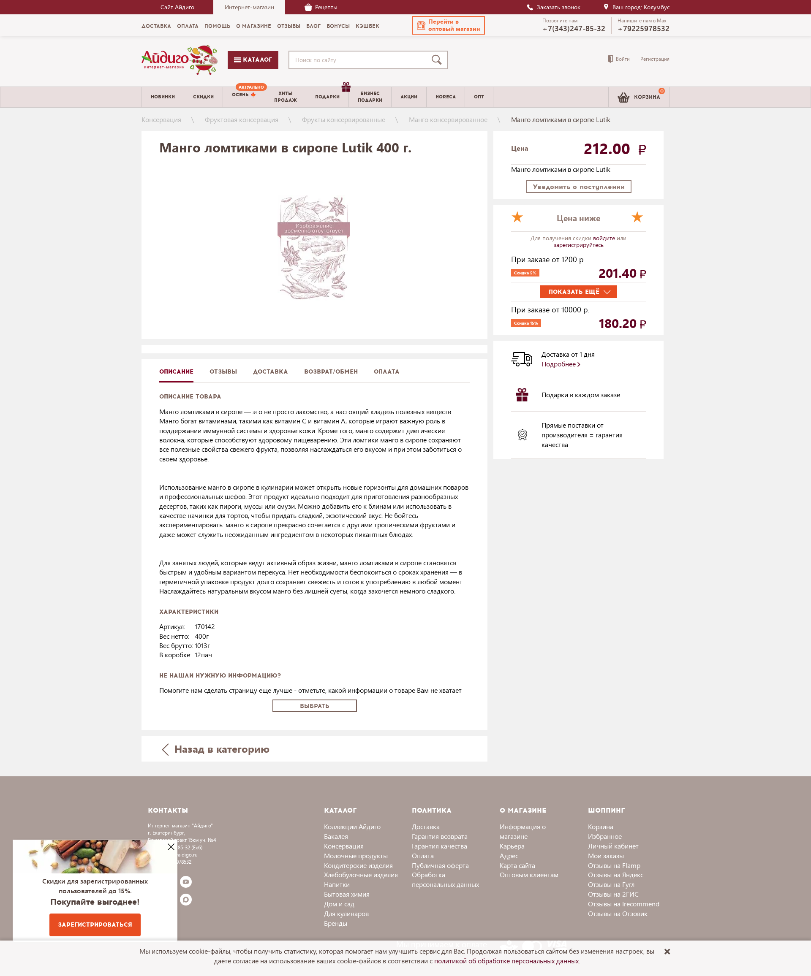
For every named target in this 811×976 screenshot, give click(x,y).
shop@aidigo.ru (180, 854)
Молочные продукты (356, 855)
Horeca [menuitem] (445, 96)
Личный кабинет (613, 845)
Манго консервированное (448, 119)
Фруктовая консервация (241, 119)
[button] (448, 25)
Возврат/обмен (331, 371)
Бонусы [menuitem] (338, 26)
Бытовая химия (347, 893)
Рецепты (326, 7)
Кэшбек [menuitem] (367, 26)
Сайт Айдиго (177, 7)
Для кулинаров (346, 913)
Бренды (335, 923)
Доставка (426, 826)
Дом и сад (339, 903)
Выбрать (314, 706)
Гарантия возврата (440, 836)
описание (176, 371)
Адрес (509, 855)
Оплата (387, 371)
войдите (605, 238)
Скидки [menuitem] (203, 96)
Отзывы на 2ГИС (613, 893)
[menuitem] (244, 97)
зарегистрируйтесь (579, 245)
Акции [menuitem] (408, 96)
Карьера (512, 845)
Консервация (161, 119)
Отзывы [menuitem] (288, 26)
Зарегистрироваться (95, 924)
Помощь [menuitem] (217, 26)
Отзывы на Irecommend (623, 903)
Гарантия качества (439, 845)
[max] (186, 900)
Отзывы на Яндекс (615, 874)
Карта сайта (517, 865)
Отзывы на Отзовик (618, 913)
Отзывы (223, 371)
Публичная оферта (440, 865)
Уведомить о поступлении (579, 187)
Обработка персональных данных (445, 879)
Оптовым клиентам (529, 874)
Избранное (605, 836)
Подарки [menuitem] (327, 96)
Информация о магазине (523, 831)
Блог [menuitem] (313, 26)
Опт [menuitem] (479, 96)
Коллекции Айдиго (352, 826)
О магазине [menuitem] (253, 26)
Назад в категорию (220, 748)
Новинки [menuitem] (163, 96)
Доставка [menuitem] (156, 26)
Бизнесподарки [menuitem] (370, 96)
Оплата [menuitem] (188, 26)
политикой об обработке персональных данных (506, 960)
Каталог (256, 59)
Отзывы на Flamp (614, 865)
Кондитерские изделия (358, 865)
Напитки (337, 884)
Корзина (600, 826)
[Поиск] (438, 60)
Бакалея (336, 836)
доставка (270, 371)
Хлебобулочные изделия (361, 874)
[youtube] (186, 882)
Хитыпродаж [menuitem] (285, 96)
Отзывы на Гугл (611, 884)
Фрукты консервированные (343, 119)
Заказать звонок (558, 7)
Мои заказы (606, 855)
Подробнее (559, 363)
